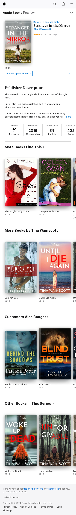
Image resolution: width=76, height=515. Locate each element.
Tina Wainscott (42, 29)
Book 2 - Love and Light (46, 22)
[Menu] (72, 4)
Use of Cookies (28, 507)
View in (17, 73)
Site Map (7, 510)
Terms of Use (46, 507)
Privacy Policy (10, 507)
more (68, 116)
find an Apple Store (33, 489)
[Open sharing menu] (70, 73)
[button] (55, 4)
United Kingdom (11, 497)
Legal (59, 507)
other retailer (53, 489)
